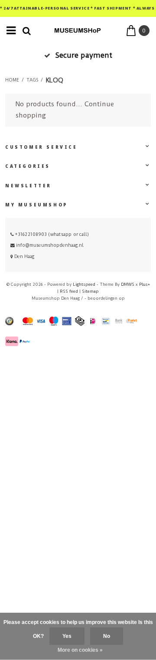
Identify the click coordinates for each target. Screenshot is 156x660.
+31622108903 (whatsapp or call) (51, 234)
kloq (54, 80)
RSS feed (69, 291)
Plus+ (144, 284)
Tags (32, 80)
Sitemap (90, 291)
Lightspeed (84, 284)
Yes (67, 636)
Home (12, 80)
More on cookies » (80, 650)
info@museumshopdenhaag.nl (50, 245)
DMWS (127, 284)
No (106, 636)
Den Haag (23, 256)
